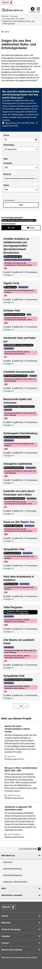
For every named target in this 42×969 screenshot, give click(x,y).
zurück (6, 32)
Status (6, 185)
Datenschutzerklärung (12, 869)
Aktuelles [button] (5, 936)
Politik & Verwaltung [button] (10, 929)
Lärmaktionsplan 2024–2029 (13, 19)
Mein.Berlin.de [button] (8, 855)
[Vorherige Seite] (15, 706)
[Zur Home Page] (11, 9)
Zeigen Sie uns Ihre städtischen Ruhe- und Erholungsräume (18, 22)
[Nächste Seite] (26, 706)
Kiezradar (14, 16)
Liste (13, 228)
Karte (32, 228)
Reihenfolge (9, 145)
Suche (6, 135)
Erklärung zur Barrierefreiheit (15, 882)
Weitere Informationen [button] (11, 950)
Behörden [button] (5, 923)
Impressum (7, 862)
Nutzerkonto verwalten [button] (11, 895)
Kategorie (8, 163)
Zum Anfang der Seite (28, 849)
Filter (21, 205)
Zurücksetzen (9, 200)
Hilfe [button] (3, 888)
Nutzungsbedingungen (12, 875)
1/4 (21, 706)
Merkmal (7, 174)
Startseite (4, 16)
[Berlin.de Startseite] (8, 907)
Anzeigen (8, 275)
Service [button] (4, 916)
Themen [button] (5, 943)
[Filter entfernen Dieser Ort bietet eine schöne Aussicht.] (34, 220)
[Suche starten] (35, 139)
